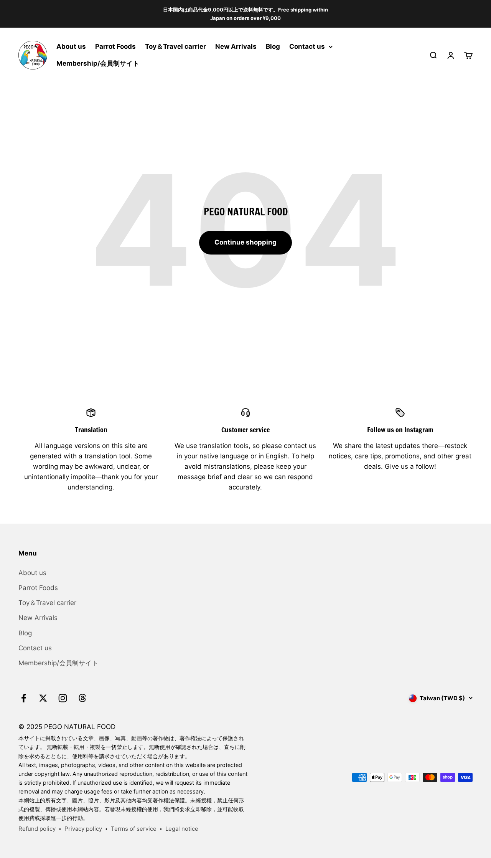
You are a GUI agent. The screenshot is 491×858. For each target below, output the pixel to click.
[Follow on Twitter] (43, 698)
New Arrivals (236, 47)
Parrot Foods (115, 47)
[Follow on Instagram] (63, 698)
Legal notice (181, 828)
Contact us (307, 47)
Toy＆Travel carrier (175, 47)
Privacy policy (83, 828)
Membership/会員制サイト (97, 63)
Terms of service (134, 828)
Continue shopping (245, 242)
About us (71, 47)
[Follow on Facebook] (23, 698)
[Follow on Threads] (82, 698)
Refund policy (37, 828)
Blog (273, 47)
